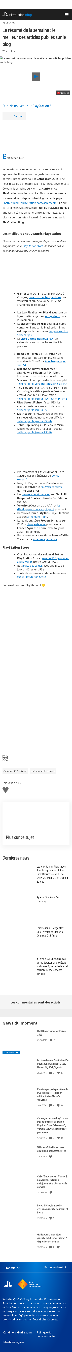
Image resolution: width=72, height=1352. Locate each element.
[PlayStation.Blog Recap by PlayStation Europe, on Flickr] (28, 149)
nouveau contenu (51, 486)
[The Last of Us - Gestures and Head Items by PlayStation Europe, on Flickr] (36, 733)
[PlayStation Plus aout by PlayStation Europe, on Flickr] (36, 272)
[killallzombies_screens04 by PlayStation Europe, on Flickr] (36, 606)
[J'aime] (51, 1040)
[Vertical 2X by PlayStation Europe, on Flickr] (36, 638)
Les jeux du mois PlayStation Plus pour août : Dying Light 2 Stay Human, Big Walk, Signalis (53, 1063)
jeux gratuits (52, 316)
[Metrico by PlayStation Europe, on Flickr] (36, 702)
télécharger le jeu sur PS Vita (34, 421)
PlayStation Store (32, 246)
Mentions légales (13, 1342)
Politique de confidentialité (46, 1334)
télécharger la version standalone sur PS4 (42, 383)
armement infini (37, 516)
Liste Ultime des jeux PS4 (37, 338)
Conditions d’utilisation (17, 1332)
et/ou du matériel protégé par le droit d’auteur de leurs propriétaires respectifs (31, 1315)
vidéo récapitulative (45, 539)
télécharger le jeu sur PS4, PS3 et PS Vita (42, 398)
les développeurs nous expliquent (38, 507)
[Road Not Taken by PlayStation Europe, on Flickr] (36, 450)
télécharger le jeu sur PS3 (32, 410)
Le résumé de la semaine (42, 771)
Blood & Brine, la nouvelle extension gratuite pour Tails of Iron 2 (52, 1209)
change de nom (36, 524)
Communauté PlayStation (15, 771)
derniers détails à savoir (36, 494)
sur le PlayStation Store (31, 576)
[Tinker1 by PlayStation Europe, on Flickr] (36, 670)
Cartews (18, 116)
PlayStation (20, 15)
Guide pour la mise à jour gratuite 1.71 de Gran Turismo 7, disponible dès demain (52, 1238)
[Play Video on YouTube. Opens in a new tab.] (63, 93)
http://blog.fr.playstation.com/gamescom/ (31, 203)
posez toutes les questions (44, 297)
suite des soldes (32, 565)
